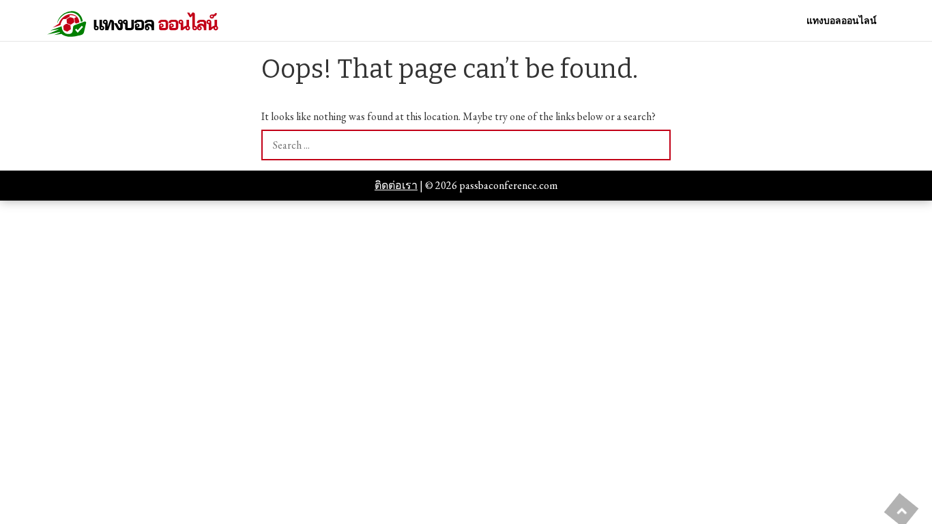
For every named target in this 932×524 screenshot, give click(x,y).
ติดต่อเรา (396, 185)
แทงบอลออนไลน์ (841, 20)
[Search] (655, 145)
